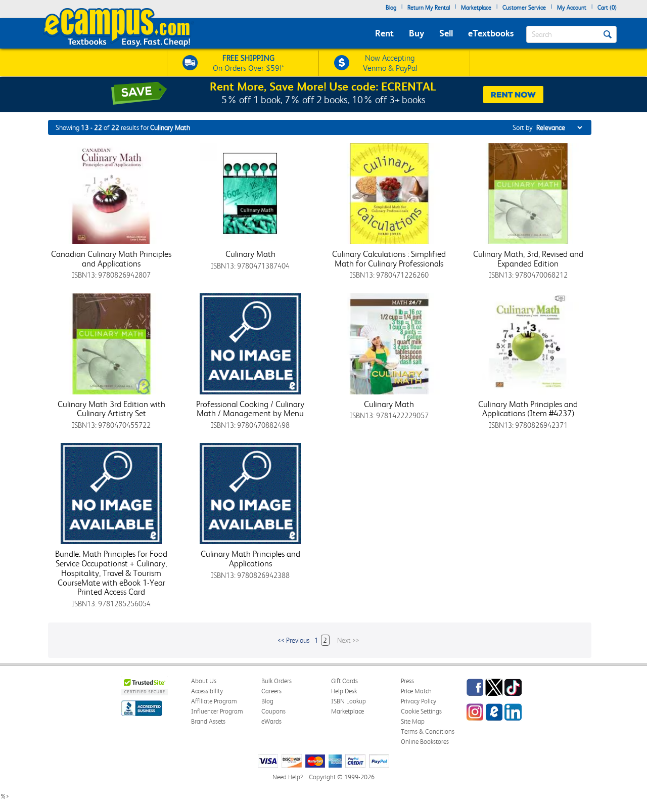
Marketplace (476, 7)
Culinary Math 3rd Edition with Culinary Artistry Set (111, 409)
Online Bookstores (425, 741)
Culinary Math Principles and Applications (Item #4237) (528, 409)
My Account (571, 7)
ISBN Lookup (348, 701)
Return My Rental (428, 7)
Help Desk (344, 691)
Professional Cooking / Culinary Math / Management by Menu (250, 409)
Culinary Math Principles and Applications (250, 558)
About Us (203, 681)
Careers (271, 691)
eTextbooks (491, 33)
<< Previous (293, 640)
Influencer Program (217, 711)
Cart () (607, 7)
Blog (391, 7)
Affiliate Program (214, 701)
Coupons (273, 711)
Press (407, 681)
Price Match (416, 691)
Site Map (413, 721)
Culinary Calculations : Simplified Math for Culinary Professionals (389, 259)
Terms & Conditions (427, 731)
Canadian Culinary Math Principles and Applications (111, 259)
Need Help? (287, 777)
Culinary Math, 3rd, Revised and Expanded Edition (528, 259)
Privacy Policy (418, 701)
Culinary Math (250, 254)
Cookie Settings (421, 711)
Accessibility (207, 691)
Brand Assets (208, 721)
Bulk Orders (276, 681)
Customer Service (524, 7)
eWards (271, 721)
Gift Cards (344, 681)
